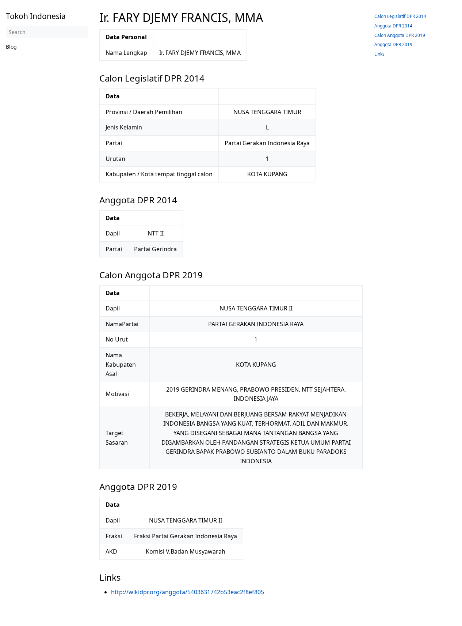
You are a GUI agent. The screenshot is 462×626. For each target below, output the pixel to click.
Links (379, 54)
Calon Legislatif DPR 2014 (400, 16)
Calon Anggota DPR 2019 (399, 35)
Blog (11, 46)
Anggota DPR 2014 (393, 26)
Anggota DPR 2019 (393, 44)
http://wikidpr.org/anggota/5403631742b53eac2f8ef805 (187, 592)
